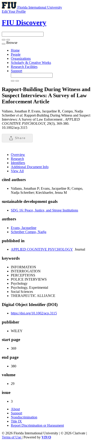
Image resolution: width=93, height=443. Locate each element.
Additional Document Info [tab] (30, 167)
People (16, 54)
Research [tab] (17, 159)
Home (15, 50)
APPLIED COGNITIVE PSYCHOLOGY (42, 249)
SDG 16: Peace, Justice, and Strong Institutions (44, 210)
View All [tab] (17, 171)
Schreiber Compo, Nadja (28, 232)
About (15, 409)
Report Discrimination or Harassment (37, 425)
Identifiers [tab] (18, 163)
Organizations (21, 58)
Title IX (16, 421)
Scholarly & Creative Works (31, 63)
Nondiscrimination (24, 417)
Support (16, 71)
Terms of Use (12, 437)
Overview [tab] (18, 155)
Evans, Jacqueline (23, 228)
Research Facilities (24, 67)
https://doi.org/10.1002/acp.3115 (34, 313)
